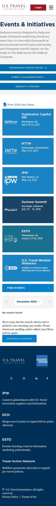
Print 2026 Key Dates (20, 104)
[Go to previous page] (6, 302)
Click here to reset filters (19, 338)
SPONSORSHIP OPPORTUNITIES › (27, 68)
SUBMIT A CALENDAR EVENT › (28, 77)
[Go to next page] (49, 302)
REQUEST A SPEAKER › (28, 86)
